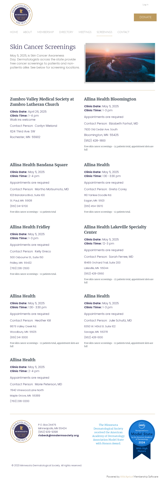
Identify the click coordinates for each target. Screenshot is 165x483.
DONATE (146, 17)
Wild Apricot (126, 476)
